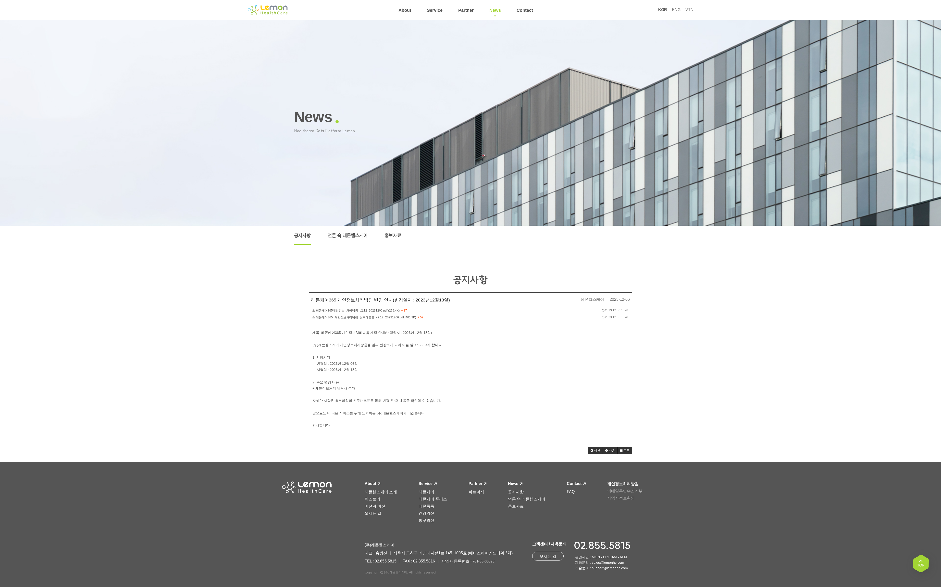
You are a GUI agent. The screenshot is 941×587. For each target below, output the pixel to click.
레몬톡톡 (426, 506)
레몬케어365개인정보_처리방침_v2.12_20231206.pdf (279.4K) (472, 310)
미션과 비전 (375, 506)
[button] (595, 450)
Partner (476, 484)
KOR (662, 10)
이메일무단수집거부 (625, 491)
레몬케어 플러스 (433, 499)
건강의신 (426, 513)
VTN (689, 10)
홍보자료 (392, 235)
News (513, 484)
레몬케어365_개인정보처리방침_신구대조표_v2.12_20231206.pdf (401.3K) (472, 317)
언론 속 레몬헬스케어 (348, 235)
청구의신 (426, 520)
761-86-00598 (483, 561)
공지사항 (302, 235)
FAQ (571, 492)
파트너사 (476, 492)
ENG (676, 10)
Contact (574, 484)
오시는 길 (373, 513)
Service (426, 484)
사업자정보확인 (621, 498)
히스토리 (372, 499)
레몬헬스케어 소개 (381, 492)
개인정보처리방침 (623, 484)
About (371, 484)
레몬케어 (426, 492)
